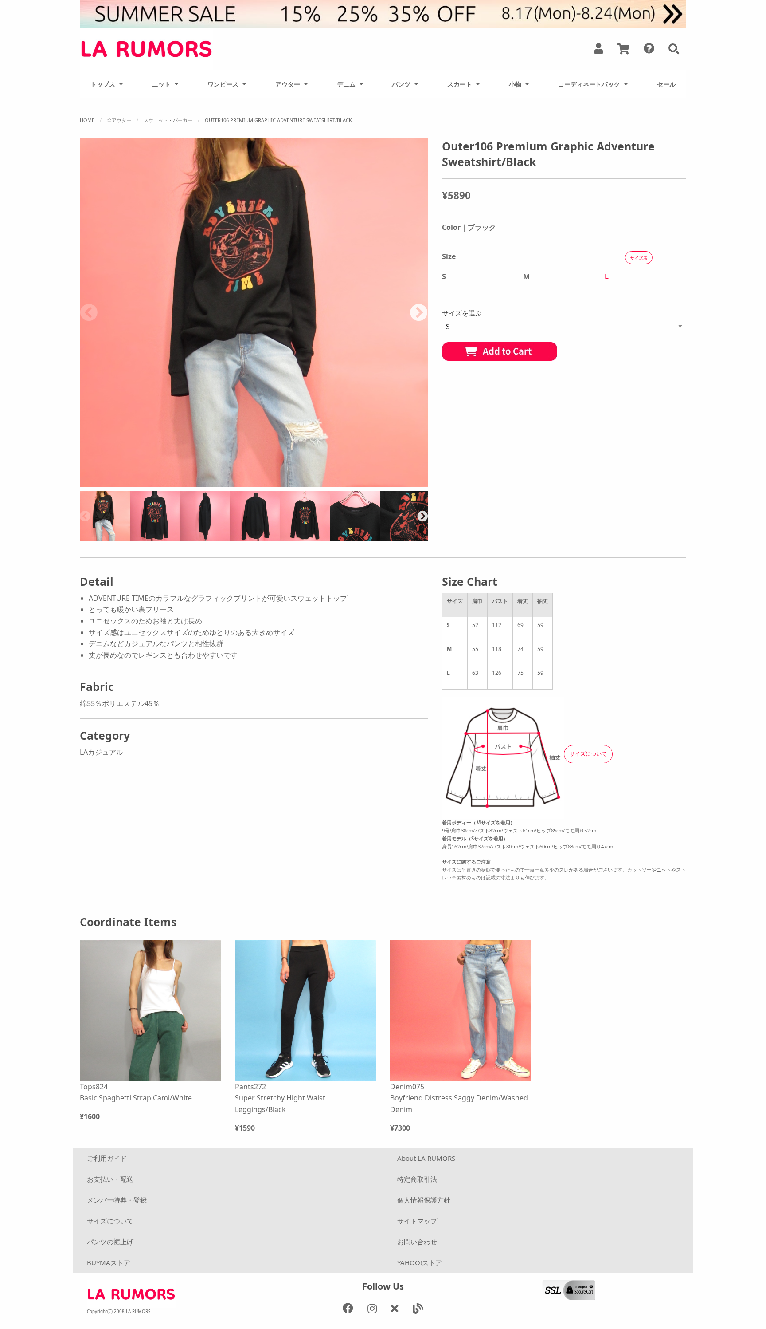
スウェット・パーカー (168, 120)
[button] (673, 48)
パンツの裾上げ (110, 1241)
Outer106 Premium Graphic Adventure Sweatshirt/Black (278, 120)
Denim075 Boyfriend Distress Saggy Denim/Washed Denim (459, 1098)
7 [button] (253, 482)
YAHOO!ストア (419, 1262)
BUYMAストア (108, 1262)
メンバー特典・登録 (117, 1199)
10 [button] (293, 482)
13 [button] (333, 482)
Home (87, 120)
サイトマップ (417, 1220)
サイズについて (110, 1220)
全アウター (119, 120)
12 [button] (320, 482)
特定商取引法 (417, 1179)
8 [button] (266, 482)
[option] (254, 312)
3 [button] (200, 482)
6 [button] (240, 482)
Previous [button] (89, 312)
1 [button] (173, 482)
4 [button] (213, 482)
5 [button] (227, 482)
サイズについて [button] (588, 753)
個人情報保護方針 (423, 1199)
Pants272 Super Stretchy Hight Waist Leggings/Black (280, 1098)
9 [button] (280, 482)
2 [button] (187, 482)
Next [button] (419, 312)
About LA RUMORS (426, 1158)
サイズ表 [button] (639, 258)
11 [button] (306, 482)
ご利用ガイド (107, 1158)
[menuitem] (104, 84)
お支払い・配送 (110, 1179)
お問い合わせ (417, 1241)
